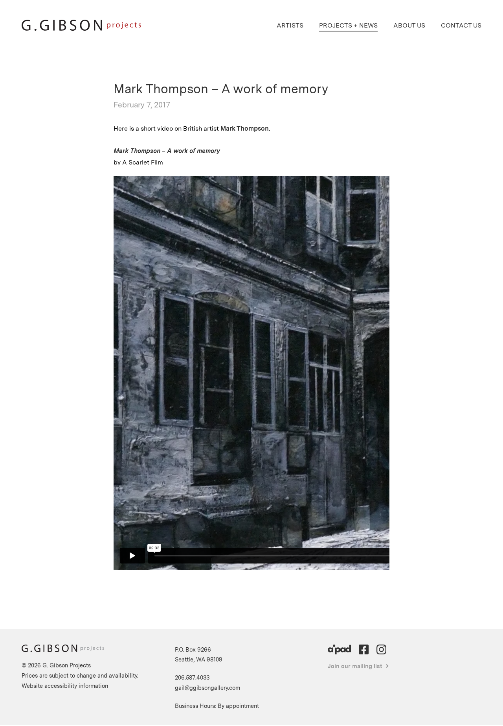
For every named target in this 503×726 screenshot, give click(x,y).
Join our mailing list (355, 666)
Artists (290, 25)
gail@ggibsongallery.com (207, 687)
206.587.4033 (192, 677)
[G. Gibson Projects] (81, 28)
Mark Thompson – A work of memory (167, 151)
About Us (409, 25)
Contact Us (461, 25)
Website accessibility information (65, 685)
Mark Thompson (244, 128)
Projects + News (348, 25)
